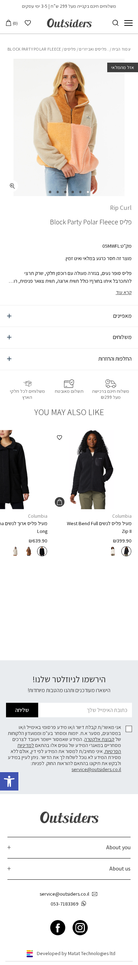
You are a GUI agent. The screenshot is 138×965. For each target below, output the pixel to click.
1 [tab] (88, 192)
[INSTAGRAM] (80, 928)
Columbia (122, 516)
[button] (9, 781)
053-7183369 (65, 903)
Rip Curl (121, 207)
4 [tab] (65, 192)
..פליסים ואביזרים (94, 49)
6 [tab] (50, 192)
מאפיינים (122, 316)
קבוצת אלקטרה (99, 739)
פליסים (70, 49)
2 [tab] (80, 192)
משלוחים (122, 337)
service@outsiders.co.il (96, 769)
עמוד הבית (121, 49)
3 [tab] (72, 192)
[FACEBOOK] (57, 928)
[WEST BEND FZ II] (91, 469)
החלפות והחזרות (115, 358)
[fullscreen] (12, 186)
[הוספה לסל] (59, 502)
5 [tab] (58, 192)
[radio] (126, 551)
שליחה (22, 710)
